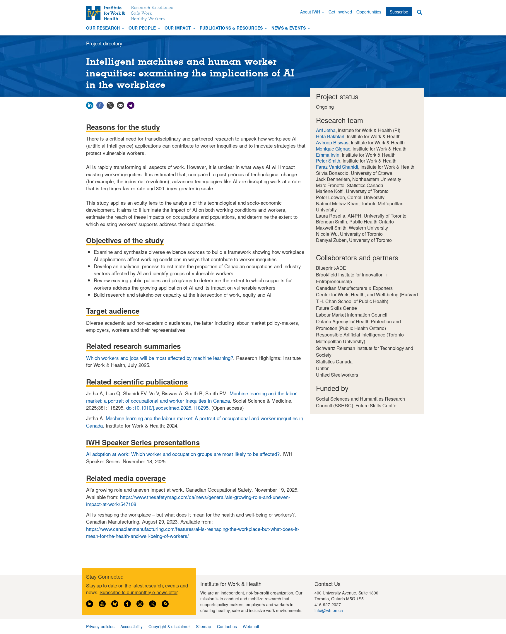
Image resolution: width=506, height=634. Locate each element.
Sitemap (203, 626)
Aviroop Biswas (332, 142)
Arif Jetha (326, 130)
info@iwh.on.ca (328, 610)
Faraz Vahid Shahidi (337, 166)
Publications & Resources (232, 28)
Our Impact (178, 28)
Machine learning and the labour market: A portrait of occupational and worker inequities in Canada (194, 421)
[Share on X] (110, 104)
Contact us (227, 626)
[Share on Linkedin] (89, 104)
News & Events (289, 28)
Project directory (104, 43)
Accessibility (131, 626)
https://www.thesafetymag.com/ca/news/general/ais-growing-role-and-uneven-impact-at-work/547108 (188, 500)
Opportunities (368, 12)
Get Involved (340, 12)
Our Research (103, 28)
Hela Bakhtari (330, 136)
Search (419, 11)
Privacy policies (100, 626)
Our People (143, 28)
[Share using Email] (120, 104)
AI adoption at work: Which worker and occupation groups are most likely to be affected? (183, 453)
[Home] (131, 13)
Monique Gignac (333, 148)
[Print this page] (130, 104)
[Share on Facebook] (100, 104)
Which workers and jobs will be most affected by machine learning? (159, 357)
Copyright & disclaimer (169, 626)
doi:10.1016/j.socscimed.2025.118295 (167, 407)
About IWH (310, 12)
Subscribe (399, 12)
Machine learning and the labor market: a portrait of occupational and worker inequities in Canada (191, 396)
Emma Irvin (327, 154)
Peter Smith (328, 160)
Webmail (251, 626)
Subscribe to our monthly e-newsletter (138, 592)
